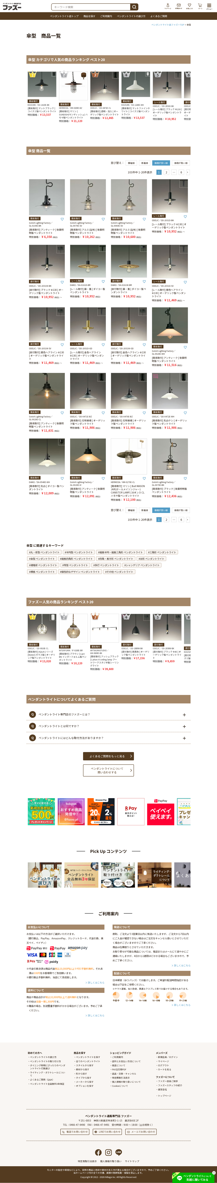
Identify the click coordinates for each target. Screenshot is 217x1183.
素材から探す (82, 1069)
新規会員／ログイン (168, 1057)
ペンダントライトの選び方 (131, 16)
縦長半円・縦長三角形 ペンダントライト (121, 552)
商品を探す (89, 16)
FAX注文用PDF (119, 1069)
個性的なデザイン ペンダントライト (80, 571)
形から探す (81, 1073)
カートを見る (164, 1069)
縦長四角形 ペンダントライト (77, 558)
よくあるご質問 (158, 16)
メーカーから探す (85, 1081)
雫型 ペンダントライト (76, 565)
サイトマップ (132, 1161)
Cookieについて (120, 1085)
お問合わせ (179, 6)
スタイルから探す (85, 1065)
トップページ (164, 1095)
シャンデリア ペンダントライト (143, 565)
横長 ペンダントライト (43, 571)
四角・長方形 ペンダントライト (116, 558)
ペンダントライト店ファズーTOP (167, 24)
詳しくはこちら (96, 982)
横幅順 (131, 163)
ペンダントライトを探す (88, 1057)
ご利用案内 (106, 16)
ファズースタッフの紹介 (170, 1085)
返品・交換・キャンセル (124, 1073)
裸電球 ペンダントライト (44, 565)
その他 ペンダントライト (120, 571)
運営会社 (162, 1089)
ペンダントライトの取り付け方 (45, 1061)
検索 (134, 7)
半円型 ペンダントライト (79, 552)
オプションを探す (85, 1085)
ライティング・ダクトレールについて (47, 1074)
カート (200, 6)
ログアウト (163, 1065)
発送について (118, 1065)
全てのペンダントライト (88, 1061)
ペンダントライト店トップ (64, 16)
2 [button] (166, 172)
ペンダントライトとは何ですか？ (59, 726)
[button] (188, 172)
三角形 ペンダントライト (163, 552)
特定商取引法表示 (121, 1077)
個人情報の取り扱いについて (126, 1081)
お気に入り (189, 6)
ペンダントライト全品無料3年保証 (47, 1083)
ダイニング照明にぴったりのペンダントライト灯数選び (47, 1067)
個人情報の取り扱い (111, 1161)
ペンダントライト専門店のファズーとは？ (64, 714)
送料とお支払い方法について (126, 1061)
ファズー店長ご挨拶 (168, 1081)
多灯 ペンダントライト (107, 565)
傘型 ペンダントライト (43, 558)
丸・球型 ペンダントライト (45, 552)
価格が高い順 (181, 163)
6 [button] (181, 172)
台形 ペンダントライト (152, 558)
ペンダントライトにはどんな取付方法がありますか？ (71, 738)
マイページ (168, 6)
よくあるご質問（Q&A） (42, 1079)
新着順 (144, 163)
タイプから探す (83, 1077)
